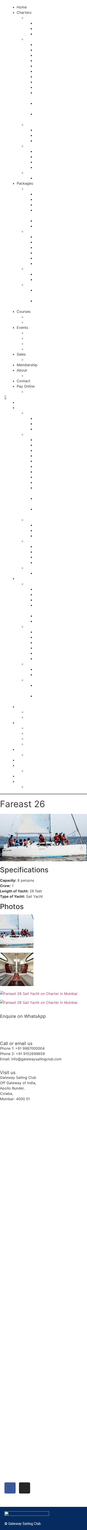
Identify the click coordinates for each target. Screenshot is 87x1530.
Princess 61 (44, 162)
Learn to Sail (36, 322)
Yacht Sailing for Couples (56, 194)
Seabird (41, 23)
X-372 (40, 71)
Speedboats (36, 124)
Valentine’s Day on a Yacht (57, 226)
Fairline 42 (43, 167)
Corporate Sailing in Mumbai (50, 343)
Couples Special (39, 188)
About (22, 370)
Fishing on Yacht (48, 263)
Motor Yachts (37, 146)
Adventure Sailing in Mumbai (50, 349)
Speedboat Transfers (43, 285)
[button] (44, 397)
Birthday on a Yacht (51, 236)
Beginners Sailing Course (47, 317)
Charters (24, 12)
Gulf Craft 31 (45, 130)
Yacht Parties (37, 333)
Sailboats (33, 18)
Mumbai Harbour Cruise (55, 253)
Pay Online (26, 386)
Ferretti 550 (44, 151)
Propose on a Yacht (51, 220)
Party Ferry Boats (40, 172)
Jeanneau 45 (45, 82)
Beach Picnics (46, 258)
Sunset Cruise (46, 242)
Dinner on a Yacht (50, 199)
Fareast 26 (44, 50)
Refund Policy (37, 391)
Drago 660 (44, 135)
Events (22, 327)
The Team (34, 375)
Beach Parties (37, 338)
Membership (27, 365)
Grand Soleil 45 (48, 76)
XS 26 (40, 55)
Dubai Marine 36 (48, 140)
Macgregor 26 (47, 44)
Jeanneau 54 (45, 87)
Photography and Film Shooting (52, 269)
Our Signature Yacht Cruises (49, 231)
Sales (21, 354)
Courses (24, 311)
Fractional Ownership (43, 359)
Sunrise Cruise (47, 247)
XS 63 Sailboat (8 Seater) (56, 28)
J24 (38, 34)
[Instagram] (24, 1488)
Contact (23, 381)
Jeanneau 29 (45, 66)
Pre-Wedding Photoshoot (56, 274)
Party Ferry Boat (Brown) (56, 178)
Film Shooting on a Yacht (56, 279)
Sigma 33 (43, 60)
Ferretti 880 (44, 156)
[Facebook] (10, 1488)
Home (22, 7)
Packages (25, 183)
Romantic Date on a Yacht (57, 204)
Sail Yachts (35, 39)
